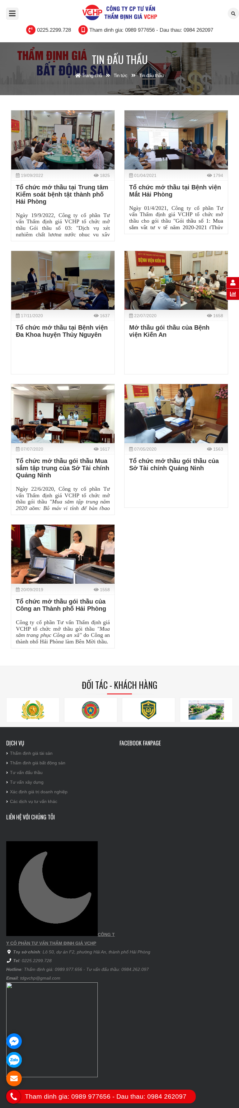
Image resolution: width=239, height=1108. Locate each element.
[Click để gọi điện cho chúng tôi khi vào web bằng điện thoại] (13, 1096)
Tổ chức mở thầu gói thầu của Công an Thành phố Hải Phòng (61, 605)
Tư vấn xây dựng (27, 782)
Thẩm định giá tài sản (31, 753)
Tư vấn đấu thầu (26, 772)
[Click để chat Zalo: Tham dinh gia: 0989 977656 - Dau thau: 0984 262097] (14, 1060)
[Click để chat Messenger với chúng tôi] (14, 1041)
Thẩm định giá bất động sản (37, 762)
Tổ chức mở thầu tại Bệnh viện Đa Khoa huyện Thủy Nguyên (62, 331)
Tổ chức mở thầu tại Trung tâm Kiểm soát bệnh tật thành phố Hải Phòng (62, 194)
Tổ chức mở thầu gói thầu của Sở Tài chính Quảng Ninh (174, 464)
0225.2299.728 (54, 30)
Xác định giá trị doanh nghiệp (39, 791)
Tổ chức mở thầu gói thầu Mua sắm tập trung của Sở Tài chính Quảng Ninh (62, 468)
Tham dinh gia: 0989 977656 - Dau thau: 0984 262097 (151, 30)
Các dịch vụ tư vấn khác (33, 801)
